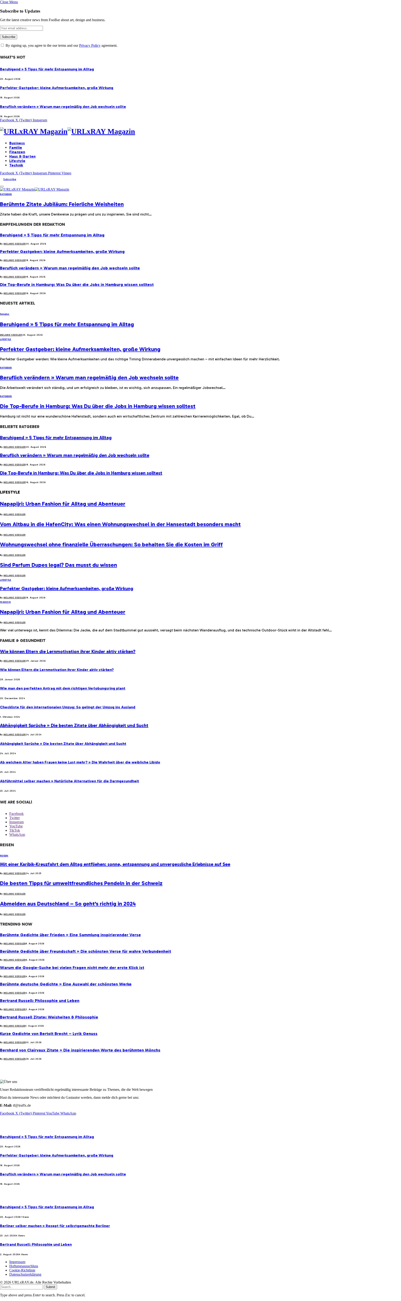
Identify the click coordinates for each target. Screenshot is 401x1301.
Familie (15, 147)
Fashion (5, 602)
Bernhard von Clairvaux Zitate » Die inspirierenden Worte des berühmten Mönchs (80, 1050)
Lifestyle (17, 161)
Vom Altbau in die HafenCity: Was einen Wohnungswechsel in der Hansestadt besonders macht (120, 524)
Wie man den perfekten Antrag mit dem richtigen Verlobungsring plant (62, 688)
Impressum (17, 1262)
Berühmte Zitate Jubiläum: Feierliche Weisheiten (62, 204)
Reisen (4, 855)
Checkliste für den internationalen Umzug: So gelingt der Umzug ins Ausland (67, 707)
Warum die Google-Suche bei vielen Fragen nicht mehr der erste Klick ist (72, 967)
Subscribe (9, 179)
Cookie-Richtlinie (22, 1270)
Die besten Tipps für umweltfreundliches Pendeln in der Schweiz (81, 883)
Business (17, 143)
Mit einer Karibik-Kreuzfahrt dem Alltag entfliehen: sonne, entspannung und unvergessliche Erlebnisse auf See (115, 864)
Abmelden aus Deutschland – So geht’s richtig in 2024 (68, 903)
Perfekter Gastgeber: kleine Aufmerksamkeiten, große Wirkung (56, 88)
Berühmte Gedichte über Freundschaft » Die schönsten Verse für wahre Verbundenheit (85, 951)
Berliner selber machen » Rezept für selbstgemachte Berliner (55, 1226)
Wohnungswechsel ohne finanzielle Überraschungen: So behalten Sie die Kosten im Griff (111, 544)
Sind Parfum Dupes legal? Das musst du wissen (58, 564)
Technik (16, 165)
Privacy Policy (89, 45)
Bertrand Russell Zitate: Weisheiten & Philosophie (49, 1017)
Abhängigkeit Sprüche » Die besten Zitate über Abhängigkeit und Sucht (74, 725)
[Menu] (2, 186)
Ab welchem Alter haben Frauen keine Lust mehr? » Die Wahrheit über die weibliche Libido (80, 762)
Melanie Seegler (14, 243)
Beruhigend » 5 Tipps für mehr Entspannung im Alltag (47, 69)
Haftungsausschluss (23, 1266)
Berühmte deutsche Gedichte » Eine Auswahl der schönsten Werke (66, 984)
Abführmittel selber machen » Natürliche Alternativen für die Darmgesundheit (69, 781)
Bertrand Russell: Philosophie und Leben (39, 1000)
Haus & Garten (22, 156)
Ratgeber (6, 194)
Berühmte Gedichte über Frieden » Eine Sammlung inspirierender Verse (70, 934)
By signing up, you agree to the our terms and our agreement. (61, 45)
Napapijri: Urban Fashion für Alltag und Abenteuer (62, 503)
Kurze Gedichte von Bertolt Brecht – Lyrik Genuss (48, 1033)
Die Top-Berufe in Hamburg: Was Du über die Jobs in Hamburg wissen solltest (77, 284)
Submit (50, 1287)
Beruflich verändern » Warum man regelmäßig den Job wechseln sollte (63, 106)
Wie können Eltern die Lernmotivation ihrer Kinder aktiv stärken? (68, 651)
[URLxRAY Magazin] (200, 131)
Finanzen (17, 152)
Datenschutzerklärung (25, 1274)
